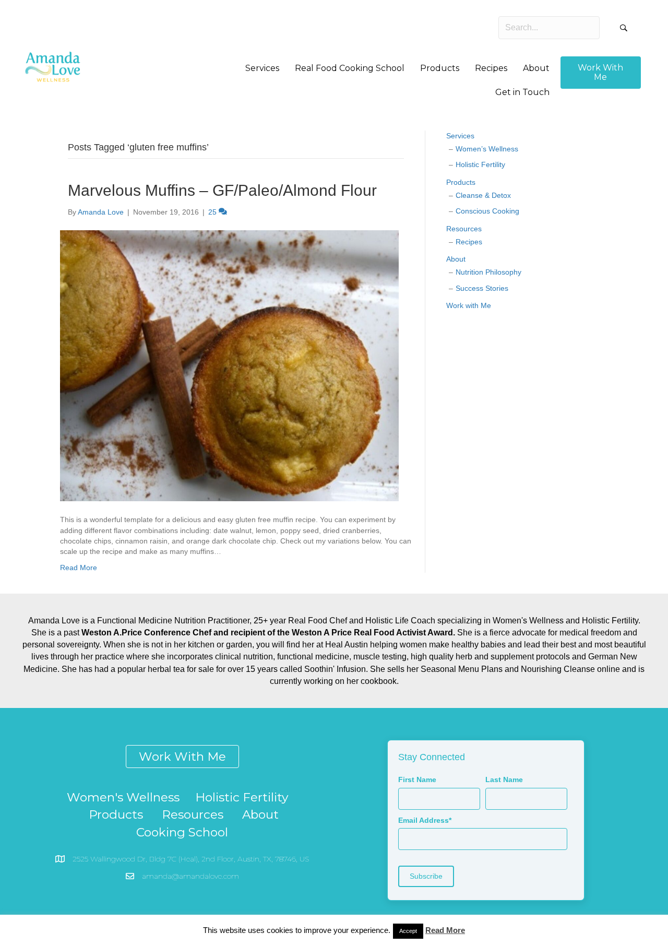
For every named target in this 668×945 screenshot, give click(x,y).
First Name (417, 779)
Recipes (469, 242)
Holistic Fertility (480, 164)
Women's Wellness (123, 797)
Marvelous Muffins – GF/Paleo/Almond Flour (222, 190)
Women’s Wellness (487, 149)
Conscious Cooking (487, 211)
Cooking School (182, 832)
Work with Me (468, 305)
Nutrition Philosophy (488, 272)
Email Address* (424, 820)
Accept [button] (408, 931)
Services (460, 136)
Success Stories (482, 288)
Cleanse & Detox (483, 195)
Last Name (504, 779)
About (456, 259)
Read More (78, 567)
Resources (464, 229)
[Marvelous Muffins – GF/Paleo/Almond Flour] (229, 365)
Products (460, 182)
